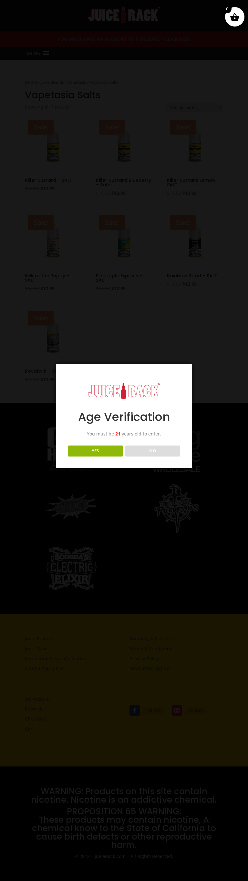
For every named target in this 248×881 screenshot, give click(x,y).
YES (95, 451)
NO (152, 451)
